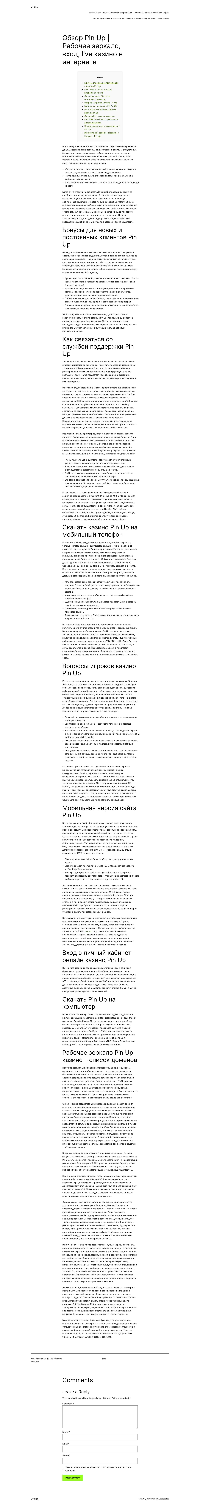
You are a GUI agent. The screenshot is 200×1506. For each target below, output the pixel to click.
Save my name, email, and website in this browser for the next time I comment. (98, 1469)
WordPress (164, 1498)
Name (66, 1432)
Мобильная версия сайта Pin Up (100, 106)
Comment (68, 1403)
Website (66, 1455)
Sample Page (163, 18)
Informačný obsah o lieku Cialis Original (152, 12)
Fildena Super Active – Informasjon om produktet (110, 12)
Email (65, 1444)
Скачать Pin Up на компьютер (99, 116)
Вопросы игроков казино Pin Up (100, 102)
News (59, 1359)
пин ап (88, 931)
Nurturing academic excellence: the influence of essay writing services (124, 18)
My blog (34, 7)
